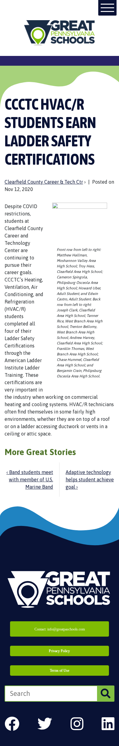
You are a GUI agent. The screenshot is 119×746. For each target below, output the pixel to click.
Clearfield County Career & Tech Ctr (44, 182)
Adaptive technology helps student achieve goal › (90, 479)
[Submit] (105, 693)
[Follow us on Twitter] (45, 723)
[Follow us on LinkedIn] (108, 723)
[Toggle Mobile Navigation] (107, 8)
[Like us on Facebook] (12, 723)
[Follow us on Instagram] (76, 723)
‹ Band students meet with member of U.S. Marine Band (29, 479)
